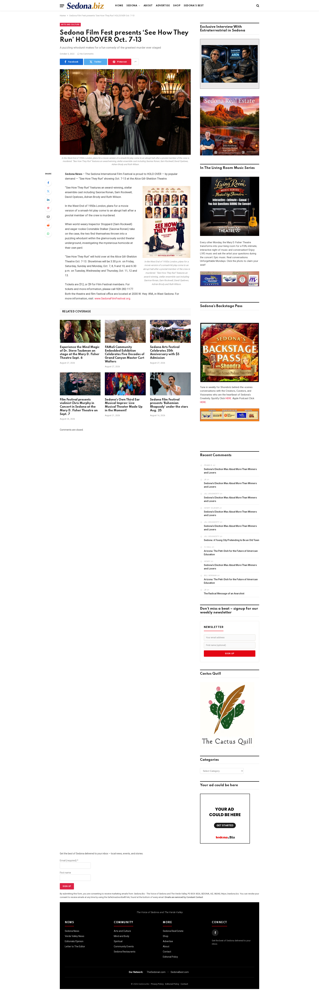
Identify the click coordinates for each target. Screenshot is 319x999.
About (148, 5)
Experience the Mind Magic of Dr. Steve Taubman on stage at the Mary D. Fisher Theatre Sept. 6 (80, 352)
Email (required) (69, 860)
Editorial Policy (170, 956)
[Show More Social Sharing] (135, 62)
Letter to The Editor (75, 946)
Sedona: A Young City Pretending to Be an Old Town (231, 540)
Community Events (124, 946)
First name (65, 872)
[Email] (48, 216)
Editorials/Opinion (74, 941)
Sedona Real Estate (173, 931)
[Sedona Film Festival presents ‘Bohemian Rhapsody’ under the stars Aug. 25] (170, 383)
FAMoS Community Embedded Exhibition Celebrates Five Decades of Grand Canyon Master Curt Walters (124, 354)
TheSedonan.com (156, 972)
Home (119, 5)
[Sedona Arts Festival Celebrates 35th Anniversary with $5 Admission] (170, 331)
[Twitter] (48, 191)
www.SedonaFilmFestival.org (112, 298)
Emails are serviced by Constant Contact (184, 897)
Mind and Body (121, 936)
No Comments (87, 54)
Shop (176, 5)
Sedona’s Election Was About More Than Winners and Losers (230, 471)
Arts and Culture (70, 24)
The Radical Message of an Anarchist (224, 593)
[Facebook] (48, 182)
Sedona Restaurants (124, 951)
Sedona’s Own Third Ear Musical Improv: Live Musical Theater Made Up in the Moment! (123, 405)
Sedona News (72, 931)
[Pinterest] (48, 208)
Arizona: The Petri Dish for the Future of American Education (231, 553)
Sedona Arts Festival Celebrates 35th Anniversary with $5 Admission (165, 352)
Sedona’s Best (194, 5)
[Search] (257, 5)
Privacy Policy (157, 984)
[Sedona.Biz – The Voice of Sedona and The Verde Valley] (85, 5)
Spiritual (118, 941)
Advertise (163, 5)
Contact (167, 951)
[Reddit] (48, 225)
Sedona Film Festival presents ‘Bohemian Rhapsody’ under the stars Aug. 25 (169, 405)
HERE (228, 398)
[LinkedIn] (48, 199)
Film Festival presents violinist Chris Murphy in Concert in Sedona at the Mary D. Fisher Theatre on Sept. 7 (79, 407)
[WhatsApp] (48, 233)
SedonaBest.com (180, 972)
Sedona (131, 5)
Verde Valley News (74, 936)
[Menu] (62, 5)
